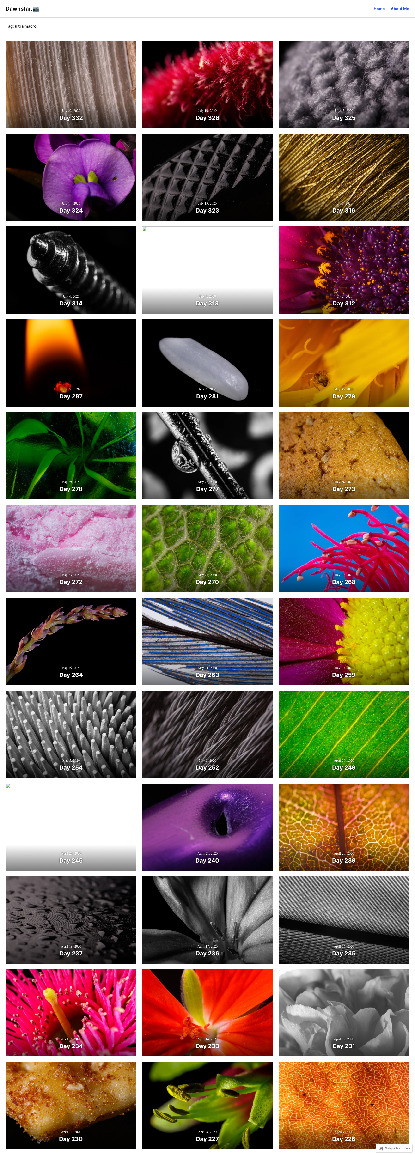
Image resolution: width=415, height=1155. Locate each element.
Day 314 (71, 303)
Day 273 (343, 489)
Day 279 (343, 396)
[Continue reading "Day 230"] (71, 1105)
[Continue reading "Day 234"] (71, 1013)
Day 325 (343, 117)
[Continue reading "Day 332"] (71, 84)
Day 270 (207, 581)
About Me (400, 8)
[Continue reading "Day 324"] (71, 177)
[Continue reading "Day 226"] (344, 1105)
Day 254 (71, 767)
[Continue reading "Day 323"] (207, 177)
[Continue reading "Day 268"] (344, 548)
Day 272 (71, 581)
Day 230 (71, 1139)
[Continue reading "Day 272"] (71, 548)
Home (379, 8)
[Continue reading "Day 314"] (71, 270)
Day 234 (71, 1046)
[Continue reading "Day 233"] (207, 1013)
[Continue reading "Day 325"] (344, 84)
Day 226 (343, 1139)
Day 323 (207, 210)
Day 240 (207, 860)
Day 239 (344, 860)
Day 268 (344, 581)
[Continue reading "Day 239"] (344, 827)
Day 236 (207, 953)
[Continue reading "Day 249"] (344, 734)
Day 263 (207, 674)
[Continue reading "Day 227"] (207, 1105)
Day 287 (71, 396)
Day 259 (343, 674)
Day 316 (343, 210)
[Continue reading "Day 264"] (71, 641)
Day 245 (71, 860)
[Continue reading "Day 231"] (344, 1013)
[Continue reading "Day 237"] (71, 920)
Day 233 (207, 1046)
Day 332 (71, 117)
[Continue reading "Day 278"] (71, 455)
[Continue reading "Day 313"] (207, 270)
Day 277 (207, 489)
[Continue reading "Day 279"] (344, 363)
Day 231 (344, 1046)
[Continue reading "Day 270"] (207, 548)
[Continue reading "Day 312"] (344, 270)
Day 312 (344, 303)
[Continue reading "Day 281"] (207, 363)
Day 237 (71, 953)
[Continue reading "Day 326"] (207, 84)
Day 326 (207, 117)
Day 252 (207, 767)
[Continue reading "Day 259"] (344, 641)
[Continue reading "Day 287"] (71, 363)
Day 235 (343, 953)
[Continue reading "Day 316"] (344, 177)
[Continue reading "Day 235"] (344, 920)
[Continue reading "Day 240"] (207, 827)
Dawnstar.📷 (22, 9)
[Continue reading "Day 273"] (344, 455)
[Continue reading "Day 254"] (71, 734)
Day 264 (71, 674)
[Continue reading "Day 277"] (207, 455)
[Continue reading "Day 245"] (71, 827)
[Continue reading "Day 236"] (207, 920)
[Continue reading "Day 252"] (207, 734)
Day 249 (344, 767)
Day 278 (71, 489)
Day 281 (207, 396)
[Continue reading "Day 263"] (207, 641)
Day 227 (207, 1139)
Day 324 (71, 210)
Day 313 (207, 303)
